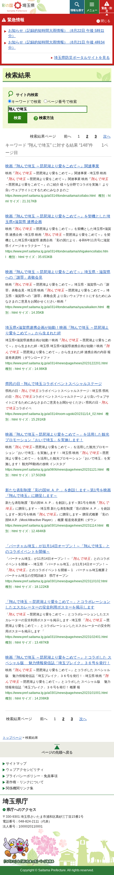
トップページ (12, 738)
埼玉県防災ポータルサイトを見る (82, 57)
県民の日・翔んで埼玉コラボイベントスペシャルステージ (53, 384)
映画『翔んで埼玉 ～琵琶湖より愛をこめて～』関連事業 (52, 166)
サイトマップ (16, 763)
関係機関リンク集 (19, 788)
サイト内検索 (27, 95)
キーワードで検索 (26, 101)
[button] (77, 7)
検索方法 (46, 118)
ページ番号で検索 (62, 101)
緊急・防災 (107, 9)
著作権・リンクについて (25, 782)
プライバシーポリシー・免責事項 (32, 776)
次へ (107, 136)
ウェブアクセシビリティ (25, 770)
